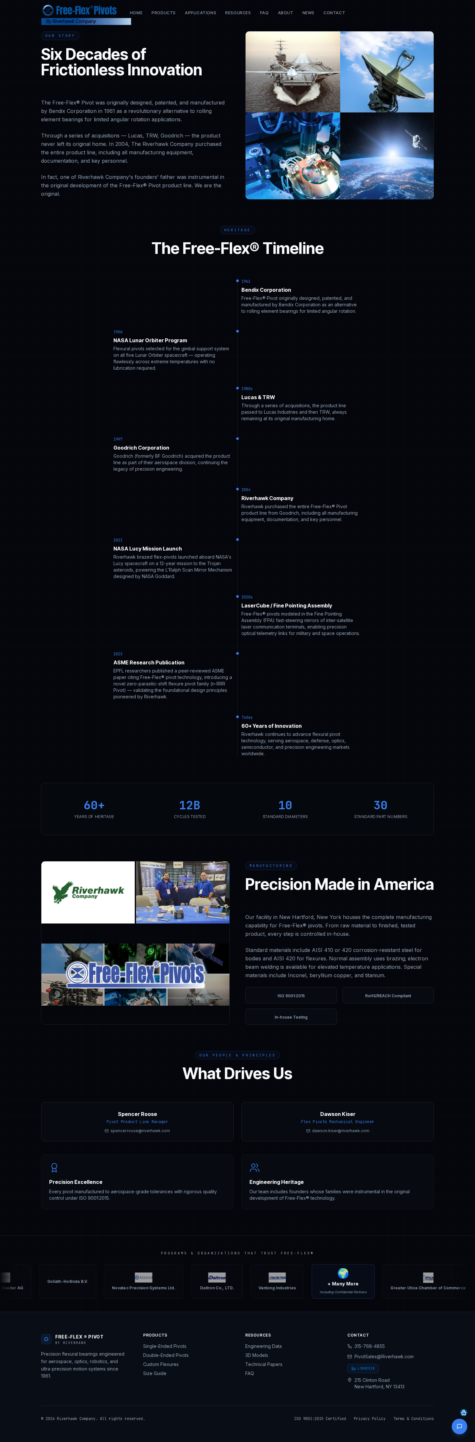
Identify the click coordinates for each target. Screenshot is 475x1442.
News (308, 12)
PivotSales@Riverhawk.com (384, 1356)
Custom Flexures (161, 1364)
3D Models (256, 1355)
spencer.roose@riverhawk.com (140, 1130)
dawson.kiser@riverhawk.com (340, 1130)
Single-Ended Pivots (164, 1346)
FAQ (264, 12)
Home (136, 12)
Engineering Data (263, 1346)
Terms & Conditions (413, 1418)
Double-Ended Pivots (166, 1355)
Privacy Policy (369, 1418)
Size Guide (154, 1373)
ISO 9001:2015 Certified (320, 1418)
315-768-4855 (369, 1346)
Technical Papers (263, 1364)
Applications (200, 12)
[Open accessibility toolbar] (463, 1412)
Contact (334, 12)
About (285, 12)
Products (164, 12)
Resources (238, 12)
